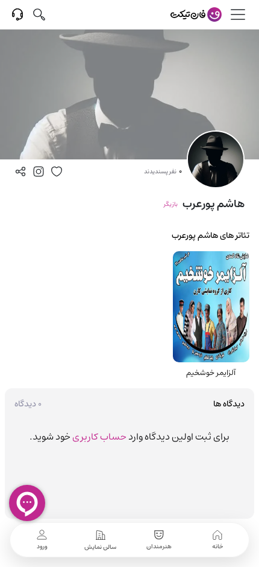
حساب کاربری (99, 436)
